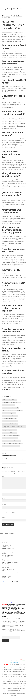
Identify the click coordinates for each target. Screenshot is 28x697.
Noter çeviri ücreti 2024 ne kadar (9, 430)
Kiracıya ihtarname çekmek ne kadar (10, 421)
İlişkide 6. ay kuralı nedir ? (7, 559)
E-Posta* (3, 498)
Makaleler (8, 396)
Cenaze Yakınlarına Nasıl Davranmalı (12, 460)
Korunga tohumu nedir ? (6, 576)
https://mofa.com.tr (15, 532)
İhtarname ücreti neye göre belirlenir (10, 415)
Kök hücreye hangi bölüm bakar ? (8, 569)
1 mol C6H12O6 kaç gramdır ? (8, 555)
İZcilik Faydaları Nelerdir (9, 455)
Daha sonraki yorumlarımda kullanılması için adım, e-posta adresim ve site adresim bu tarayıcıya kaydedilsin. (14, 513)
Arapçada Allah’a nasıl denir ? (8, 548)
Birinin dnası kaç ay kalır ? (7, 545)
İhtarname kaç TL (18, 410)
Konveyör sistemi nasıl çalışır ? (8, 552)
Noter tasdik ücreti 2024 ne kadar (9, 432)
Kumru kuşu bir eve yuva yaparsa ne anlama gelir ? (12, 572)
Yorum (3, 476)
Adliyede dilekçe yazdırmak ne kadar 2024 (11, 402)
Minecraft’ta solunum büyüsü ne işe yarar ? (10, 562)
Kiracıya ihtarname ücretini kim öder (10, 423)
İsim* (3, 492)
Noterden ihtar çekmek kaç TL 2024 (10, 438)
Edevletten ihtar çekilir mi (8, 410)
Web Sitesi (4, 504)
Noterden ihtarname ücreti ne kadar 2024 (11, 446)
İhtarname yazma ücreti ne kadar (9, 418)
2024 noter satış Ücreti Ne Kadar (9, 399)
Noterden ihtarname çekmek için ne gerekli (11, 440)
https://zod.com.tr (4, 533)
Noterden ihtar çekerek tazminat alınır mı (11, 435)
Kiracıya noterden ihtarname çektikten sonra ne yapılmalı (12, 427)
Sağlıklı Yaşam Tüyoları (14, 8)
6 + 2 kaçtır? (4, 517)
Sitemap (12, 533)
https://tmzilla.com (5, 532)
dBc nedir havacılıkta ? (6, 566)
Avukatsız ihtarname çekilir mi (9, 405)
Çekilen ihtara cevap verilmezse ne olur (10, 407)
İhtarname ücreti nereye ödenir (9, 413)
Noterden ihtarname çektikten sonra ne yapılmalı (12, 443)
